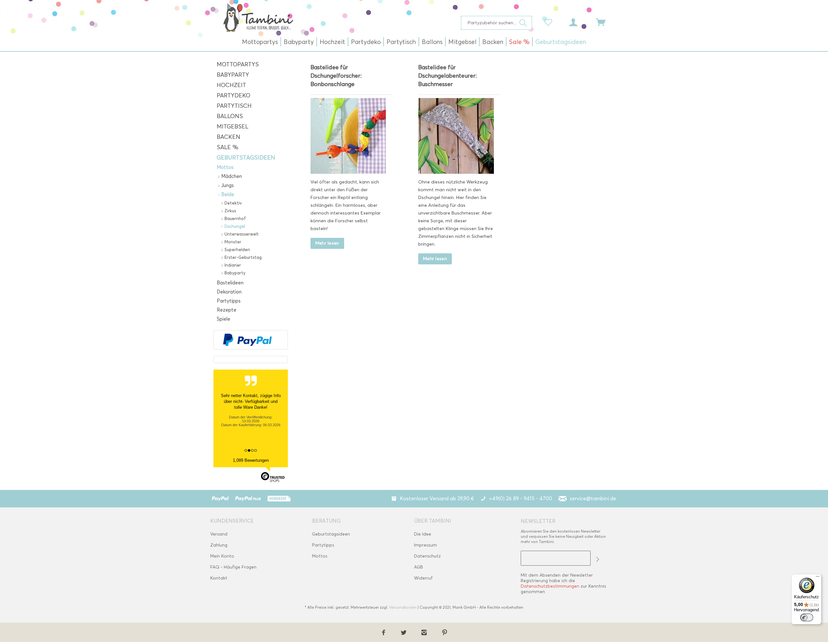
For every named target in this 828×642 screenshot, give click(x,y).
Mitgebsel (232, 126)
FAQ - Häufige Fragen (233, 567)
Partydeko (233, 95)
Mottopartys (238, 64)
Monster (232, 241)
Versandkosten (403, 607)
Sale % (227, 147)
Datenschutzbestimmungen (550, 586)
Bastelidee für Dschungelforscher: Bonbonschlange (336, 76)
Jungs (227, 185)
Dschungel (234, 226)
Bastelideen (230, 283)
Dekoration (229, 292)
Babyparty (233, 74)
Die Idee (422, 534)
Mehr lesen (327, 243)
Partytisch (234, 105)
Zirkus (229, 210)
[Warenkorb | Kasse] (605, 21)
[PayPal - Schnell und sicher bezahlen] (247, 340)
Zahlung (218, 545)
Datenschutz (427, 556)
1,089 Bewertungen (251, 460)
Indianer (232, 265)
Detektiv (232, 202)
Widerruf (423, 578)
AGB (418, 567)
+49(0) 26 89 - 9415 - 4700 (520, 498)
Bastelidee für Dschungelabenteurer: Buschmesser (447, 76)
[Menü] (818, 578)
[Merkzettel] (550, 21)
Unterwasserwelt (241, 234)
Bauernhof (234, 218)
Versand (218, 534)
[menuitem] (496, 23)
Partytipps (229, 301)
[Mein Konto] (579, 21)
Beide (227, 194)
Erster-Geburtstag (242, 257)
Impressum (425, 545)
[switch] (806, 617)
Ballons (230, 116)
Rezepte (226, 310)
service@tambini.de (593, 498)
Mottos (225, 167)
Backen (228, 136)
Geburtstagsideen (246, 157)
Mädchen (231, 176)
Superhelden (236, 249)
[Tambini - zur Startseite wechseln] (258, 17)
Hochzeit (231, 85)
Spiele (223, 319)
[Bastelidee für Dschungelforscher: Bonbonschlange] (348, 136)
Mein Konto (222, 556)
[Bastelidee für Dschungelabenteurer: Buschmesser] (456, 136)
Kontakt (218, 578)
